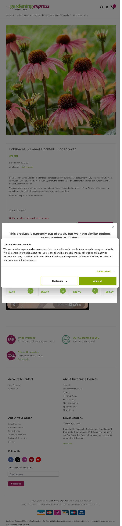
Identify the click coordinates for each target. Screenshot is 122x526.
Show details (104, 271)
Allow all (97, 281)
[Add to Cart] (30, 291)
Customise (57, 281)
